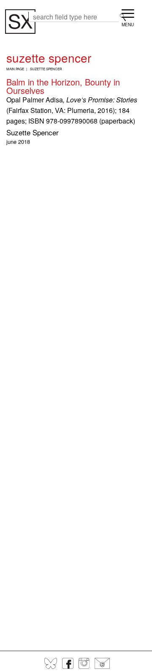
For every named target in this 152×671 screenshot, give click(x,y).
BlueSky (50, 663)
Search (123, 17)
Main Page (15, 68)
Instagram (84, 663)
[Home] (20, 21)
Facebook (67, 663)
